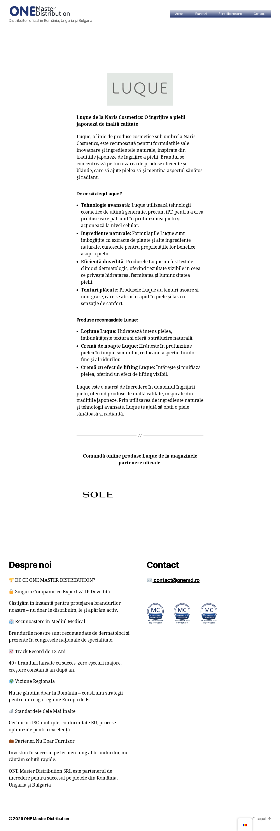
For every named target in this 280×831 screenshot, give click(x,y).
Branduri (200, 14)
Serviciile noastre (230, 14)
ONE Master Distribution (46, 818)
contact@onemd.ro (176, 580)
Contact (259, 14)
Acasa (179, 14)
